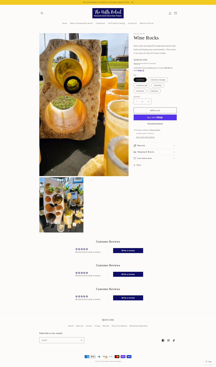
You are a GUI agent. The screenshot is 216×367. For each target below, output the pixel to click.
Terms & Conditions (119, 326)
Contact (89, 326)
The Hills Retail (104, 361)
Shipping (137, 63)
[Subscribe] (81, 340)
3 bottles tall (142, 85)
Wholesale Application (139, 326)
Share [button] (138, 165)
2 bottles (140, 80)
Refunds (105, 326)
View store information (145, 137)
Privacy (97, 326)
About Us (80, 326)
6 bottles (154, 91)
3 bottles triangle (157, 80)
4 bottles (158, 85)
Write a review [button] (128, 250)
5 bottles (140, 91)
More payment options (155, 123)
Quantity (137, 96)
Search (71, 326)
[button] (42, 13)
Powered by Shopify (115, 361)
